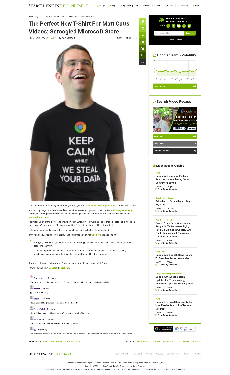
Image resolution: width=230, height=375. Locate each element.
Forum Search (137, 354)
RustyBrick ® (108, 366)
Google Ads (160, 252)
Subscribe (190, 33)
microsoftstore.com (39, 217)
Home (31, 17)
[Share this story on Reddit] (142, 35)
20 (54, 38)
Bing (36, 17)
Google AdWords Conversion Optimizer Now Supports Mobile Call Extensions (168, 341)
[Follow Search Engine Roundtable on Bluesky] (179, 26)
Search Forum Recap (164, 198)
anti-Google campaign (122, 210)
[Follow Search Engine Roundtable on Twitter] (173, 26)
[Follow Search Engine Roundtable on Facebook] (168, 26)
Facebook (64, 268)
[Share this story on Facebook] (142, 21)
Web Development (123, 366)
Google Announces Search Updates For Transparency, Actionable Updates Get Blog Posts (174, 280)
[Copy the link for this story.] (142, 62)
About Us (159, 354)
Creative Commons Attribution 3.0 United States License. (110, 369)
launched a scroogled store (101, 205)
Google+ (95, 235)
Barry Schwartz (68, 38)
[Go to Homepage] (58, 6)
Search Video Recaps (164, 220)
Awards (149, 354)
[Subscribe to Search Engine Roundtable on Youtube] (184, 26)
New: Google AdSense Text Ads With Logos (61, 341)
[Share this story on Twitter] (142, 28)
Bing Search (131, 38)
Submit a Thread (121, 354)
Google (158, 173)
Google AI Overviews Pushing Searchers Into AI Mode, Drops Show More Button (172, 179)
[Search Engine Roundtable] (50, 355)
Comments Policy (173, 354)
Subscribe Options (175, 40)
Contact (198, 354)
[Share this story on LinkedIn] (142, 41)
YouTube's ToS (179, 369)
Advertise (187, 354)
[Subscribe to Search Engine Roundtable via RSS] (189, 26)
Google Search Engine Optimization (170, 274)
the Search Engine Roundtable (90, 363)
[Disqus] (83, 304)
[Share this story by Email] (142, 55)
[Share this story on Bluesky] (142, 48)
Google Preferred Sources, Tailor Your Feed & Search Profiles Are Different (173, 305)
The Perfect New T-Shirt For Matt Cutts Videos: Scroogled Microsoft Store (67, 17)
